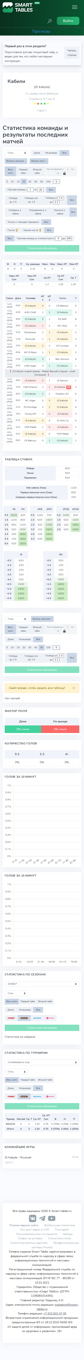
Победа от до (51, 200)
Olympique (30, 332)
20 (23, 181)
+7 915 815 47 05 (54, 1313)
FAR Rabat (30, 427)
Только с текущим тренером (23, 222)
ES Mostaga (30, 407)
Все (64, 152)
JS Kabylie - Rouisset (18, 1157)
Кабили (16, 81)
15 (18, 181)
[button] (49, 20)
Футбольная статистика (59, 1225)
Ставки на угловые (30, 1238)
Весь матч (10, 171)
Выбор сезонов (15, 161)
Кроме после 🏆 (32, 230)
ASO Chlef (30, 312)
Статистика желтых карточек (29, 1243)
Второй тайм (37, 171)
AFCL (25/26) (9, 413)
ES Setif (62, 319)
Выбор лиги (38, 161)
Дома (37, 152)
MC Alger (30, 400)
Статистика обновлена (42, 248)
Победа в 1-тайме (15, 212)
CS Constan (62, 345)
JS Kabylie (30, 305)
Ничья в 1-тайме (60, 212)
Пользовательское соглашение (36, 1234)
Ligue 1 (42, 110)
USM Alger (30, 365)
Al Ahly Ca (63, 420)
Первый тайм (23, 171)
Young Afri (30, 413)
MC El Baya (30, 352)
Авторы (68, 1234)
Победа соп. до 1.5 (32, 199)
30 (29, 181)
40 (35, 181)
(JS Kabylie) (42, 87)
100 (48, 181)
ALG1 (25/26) (9, 305)
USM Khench (30, 387)
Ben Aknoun (62, 359)
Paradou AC (63, 393)
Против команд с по (23, 189)
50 (41, 181)
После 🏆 (13, 230)
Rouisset (30, 339)
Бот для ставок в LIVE (35, 1229)
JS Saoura (62, 380)
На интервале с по (60, 169)
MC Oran (62, 325)
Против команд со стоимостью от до (41, 238)
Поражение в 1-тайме (38, 212)
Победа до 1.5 (13, 199)
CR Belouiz (62, 305)
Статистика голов (59, 1238)
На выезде (51, 152)
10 (12, 181)
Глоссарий (62, 1229)
